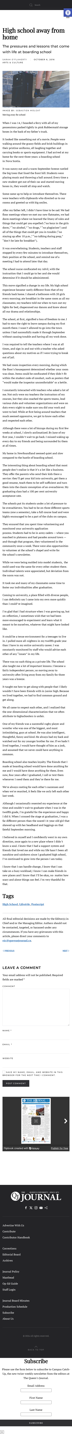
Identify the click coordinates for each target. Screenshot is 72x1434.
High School (10, 904)
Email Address (36, 1386)
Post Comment (16, 1083)
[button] (68, 12)
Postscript (37, 904)
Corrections (9, 1248)
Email (7, 1044)
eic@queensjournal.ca (17, 940)
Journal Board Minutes (16, 1300)
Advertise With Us (13, 1225)
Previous (9, 950)
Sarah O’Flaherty (15, 59)
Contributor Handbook (16, 1237)
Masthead (8, 1277)
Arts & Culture (13, 62)
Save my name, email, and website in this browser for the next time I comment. (33, 1073)
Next (65, 950)
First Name (36, 1398)
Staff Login (9, 1289)
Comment (9, 986)
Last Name (36, 1410)
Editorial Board (12, 1254)
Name (7, 1030)
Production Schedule (15, 1306)
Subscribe (8, 1312)
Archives (8, 1260)
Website (8, 1058)
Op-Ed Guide (10, 1283)
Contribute (9, 1231)
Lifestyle (24, 904)
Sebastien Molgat (28, 110)
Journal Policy (11, 1271)
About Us (8, 1318)
